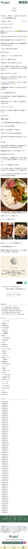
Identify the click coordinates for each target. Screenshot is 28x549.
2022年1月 (4, 461)
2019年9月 (4, 505)
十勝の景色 (4, 340)
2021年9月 (4, 468)
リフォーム (4, 381)
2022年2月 (4, 459)
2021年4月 (4, 477)
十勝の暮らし (3, 21)
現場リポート (4, 357)
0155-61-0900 (16, 542)
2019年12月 (4, 500)
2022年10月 (4, 445)
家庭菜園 (4, 361)
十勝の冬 (4, 394)
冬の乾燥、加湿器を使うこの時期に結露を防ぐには (15, 289)
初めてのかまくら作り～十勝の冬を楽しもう (11, 286)
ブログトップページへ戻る (14, 294)
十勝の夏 (4, 353)
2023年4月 (4, 435)
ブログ (19, 521)
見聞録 (3, 368)
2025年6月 (4, 410)
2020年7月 (4, 487)
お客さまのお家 (5, 363)
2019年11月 (4, 501)
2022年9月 (4, 447)
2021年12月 (4, 463)
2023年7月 (4, 429)
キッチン (4, 366)
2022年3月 (4, 457)
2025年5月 (4, 412)
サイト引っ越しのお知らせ (7, 307)
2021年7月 (4, 472)
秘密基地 (4, 323)
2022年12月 (4, 442)
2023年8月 (4, 428)
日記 (3, 372)
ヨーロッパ (4, 383)
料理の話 (9, 21)
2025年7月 (4, 408)
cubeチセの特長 (13, 516)
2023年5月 (4, 433)
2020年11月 (4, 480)
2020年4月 (4, 493)
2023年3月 (4, 436)
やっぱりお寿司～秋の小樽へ (7, 312)
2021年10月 (4, 466)
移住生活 (4, 392)
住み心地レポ (4, 388)
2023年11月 (4, 422)
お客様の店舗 (4, 325)
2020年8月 (4, 486)
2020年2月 (4, 496)
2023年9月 (4, 426)
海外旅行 (4, 351)
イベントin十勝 (5, 337)
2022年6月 (4, 452)
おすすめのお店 (5, 385)
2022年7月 (4, 450)
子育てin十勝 (4, 327)
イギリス (4, 355)
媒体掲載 (5, 333)
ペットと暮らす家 (5, 374)
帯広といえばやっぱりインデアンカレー (10, 314)
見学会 (4, 331)
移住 (25, 518)
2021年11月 (4, 464)
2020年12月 (4, 479)
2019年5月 (4, 512)
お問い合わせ (7, 542)
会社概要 (14, 518)
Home (6, 516)
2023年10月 (4, 424)
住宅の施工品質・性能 (6, 518)
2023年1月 (4, 440)
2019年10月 (4, 503)
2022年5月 (4, 454)
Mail (14, 548)
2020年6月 (4, 489)
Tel (4, 548)
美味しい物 (4, 346)
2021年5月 (4, 475)
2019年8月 (4, 507)
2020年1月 (4, 498)
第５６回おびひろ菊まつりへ (7, 308)
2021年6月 (4, 473)
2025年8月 (4, 406)
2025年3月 (4, 415)
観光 (3, 335)
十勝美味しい (4, 370)
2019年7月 (4, 508)
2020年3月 (4, 494)
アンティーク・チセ (12, 521)
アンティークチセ (8, 243)
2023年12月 (4, 420)
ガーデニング (4, 321)
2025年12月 (4, 401)
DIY (3, 390)
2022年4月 (4, 456)
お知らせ (4, 329)
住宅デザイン (20, 516)
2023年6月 (4, 431)
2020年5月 (4, 491)
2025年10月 (4, 403)
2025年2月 (4, 417)
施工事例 (20, 518)
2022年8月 (4, 449)
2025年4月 (4, 413)
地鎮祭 (4, 359)
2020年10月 (4, 482)
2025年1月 (4, 419)
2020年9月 (4, 484)
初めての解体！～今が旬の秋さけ (8, 310)
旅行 (3, 342)
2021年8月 (4, 470)
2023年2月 (4, 438)
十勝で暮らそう (5, 377)
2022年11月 (4, 443)
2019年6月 (4, 510)
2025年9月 (4, 405)
